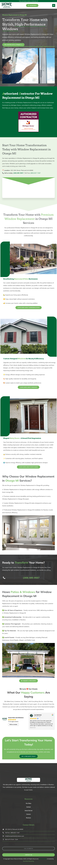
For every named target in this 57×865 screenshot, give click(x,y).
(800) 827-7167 (36, 173)
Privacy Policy (43, 859)
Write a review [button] (13, 724)
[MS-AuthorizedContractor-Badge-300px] (28, 111)
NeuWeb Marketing (28, 861)
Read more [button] (33, 727)
